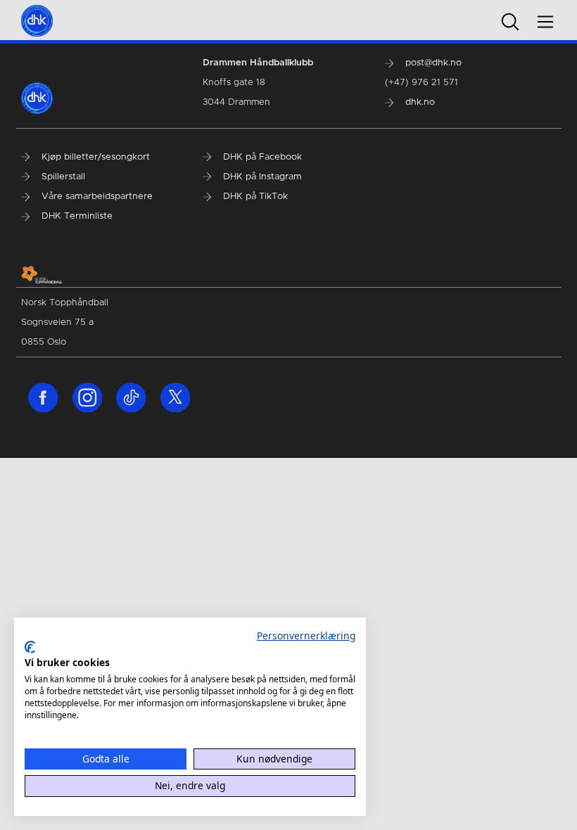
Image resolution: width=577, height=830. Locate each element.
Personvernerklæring (306, 635)
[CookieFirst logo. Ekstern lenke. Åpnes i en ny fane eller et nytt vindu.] (30, 647)
